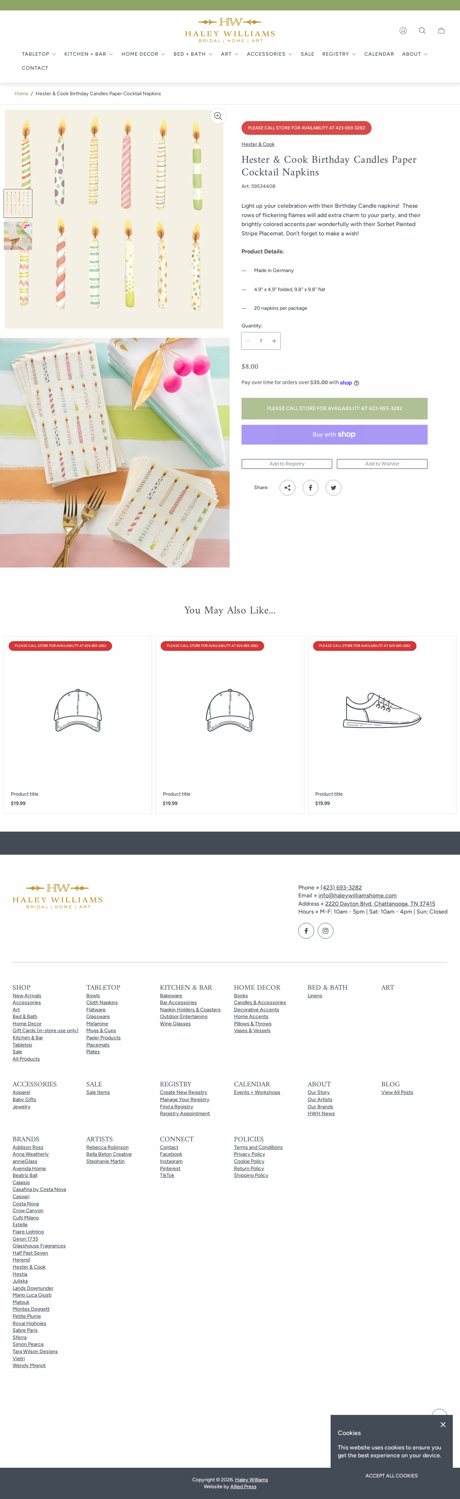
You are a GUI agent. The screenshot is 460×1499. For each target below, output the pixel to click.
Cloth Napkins (102, 1002)
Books (241, 996)
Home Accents (251, 1016)
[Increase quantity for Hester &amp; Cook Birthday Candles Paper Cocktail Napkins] (274, 340)
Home (21, 94)
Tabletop (22, 1045)
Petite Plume (27, 1316)
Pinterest (170, 1168)
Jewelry (22, 1107)
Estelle (20, 1225)
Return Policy (249, 1168)
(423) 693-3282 (341, 887)
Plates (93, 1052)
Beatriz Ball (25, 1175)
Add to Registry (287, 464)
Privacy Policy (249, 1154)
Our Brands (320, 1107)
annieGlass (25, 1161)
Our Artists (320, 1099)
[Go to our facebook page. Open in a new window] (306, 931)
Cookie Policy (249, 1161)
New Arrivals (27, 996)
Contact (169, 1147)
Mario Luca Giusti (32, 1295)
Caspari (21, 1197)
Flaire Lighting (28, 1232)
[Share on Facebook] (310, 488)
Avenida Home (29, 1168)
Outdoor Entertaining (183, 1016)
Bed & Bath (25, 1016)
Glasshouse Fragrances (39, 1246)
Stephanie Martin (105, 1161)
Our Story (319, 1092)
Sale (17, 1052)
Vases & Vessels (252, 1030)
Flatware (96, 1010)
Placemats (98, 1045)
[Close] (443, 1425)
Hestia (20, 1274)
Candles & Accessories (260, 1002)
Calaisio (21, 1183)
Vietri (19, 1359)
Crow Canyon (28, 1211)
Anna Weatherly (31, 1154)
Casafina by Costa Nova (39, 1189)
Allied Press (243, 1487)
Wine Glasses (175, 1024)
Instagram (171, 1161)
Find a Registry (176, 1107)
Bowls (93, 996)
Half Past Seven (30, 1253)
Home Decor (27, 1024)
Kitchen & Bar (28, 1038)
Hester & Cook (29, 1267)
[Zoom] (218, 116)
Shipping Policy (251, 1175)
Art (16, 1010)
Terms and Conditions (258, 1147)
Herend (21, 1260)
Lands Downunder (33, 1288)
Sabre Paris (25, 1330)
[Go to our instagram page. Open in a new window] (326, 931)
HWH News (321, 1114)
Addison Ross (28, 1147)
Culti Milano (26, 1218)
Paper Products (103, 1038)
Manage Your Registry (185, 1099)
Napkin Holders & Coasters (190, 1010)
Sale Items (98, 1092)
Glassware (98, 1016)
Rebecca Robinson (107, 1147)
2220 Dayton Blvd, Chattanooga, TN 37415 (380, 903)
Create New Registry (183, 1092)
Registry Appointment (185, 1114)
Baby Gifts (24, 1099)
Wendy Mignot (29, 1365)
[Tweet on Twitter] (333, 488)
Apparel (21, 1092)
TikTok (167, 1175)
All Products (26, 1059)
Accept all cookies (391, 1476)
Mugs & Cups (101, 1030)
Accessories (27, 1002)
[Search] (422, 30)
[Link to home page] (57, 897)
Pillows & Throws (253, 1024)
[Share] (287, 488)
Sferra (20, 1337)
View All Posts (397, 1092)
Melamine (97, 1024)
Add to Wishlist (382, 464)
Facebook (171, 1154)
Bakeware (171, 996)
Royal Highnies (29, 1323)
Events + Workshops (257, 1092)
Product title (24, 794)
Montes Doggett (31, 1309)
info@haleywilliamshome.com (357, 895)
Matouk (21, 1302)
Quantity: (252, 326)
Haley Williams (251, 1480)
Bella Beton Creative (109, 1154)
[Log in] (403, 30)
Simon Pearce (28, 1344)
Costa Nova (26, 1204)
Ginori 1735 (25, 1239)
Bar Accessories (178, 1002)
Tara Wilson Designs (35, 1351)
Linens (315, 996)
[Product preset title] (78, 710)
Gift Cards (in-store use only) (45, 1030)
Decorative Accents (256, 1010)
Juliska (20, 1281)
